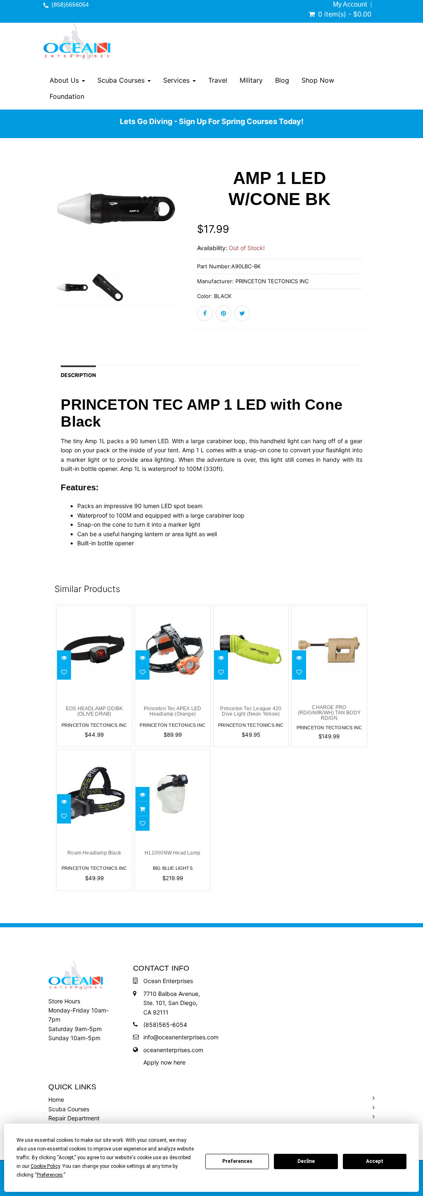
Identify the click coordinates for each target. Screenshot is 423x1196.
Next (196, 230)
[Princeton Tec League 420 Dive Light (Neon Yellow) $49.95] (251, 610)
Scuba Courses (122, 80)
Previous (36, 230)
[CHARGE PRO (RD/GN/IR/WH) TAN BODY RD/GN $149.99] (331, 610)
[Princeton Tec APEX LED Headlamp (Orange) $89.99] (172, 610)
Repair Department (74, 1118)
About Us (65, 80)
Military (251, 80)
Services (177, 80)
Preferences (237, 1161)
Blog (282, 80)
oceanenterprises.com (173, 1049)
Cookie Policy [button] (45, 1166)
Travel (217, 80)
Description (78, 375)
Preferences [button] (50, 1175)
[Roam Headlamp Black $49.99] (94, 754)
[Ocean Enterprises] (76, 41)
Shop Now (318, 80)
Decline (306, 1161)
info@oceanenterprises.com (181, 1037)
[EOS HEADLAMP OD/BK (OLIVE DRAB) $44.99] (94, 610)
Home (56, 1099)
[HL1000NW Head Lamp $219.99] (172, 754)
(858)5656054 (70, 4)
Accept (374, 1161)
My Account (350, 4)
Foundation (67, 96)
